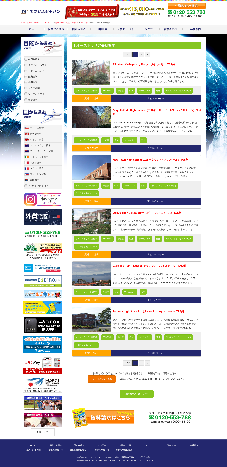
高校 (82, 23)
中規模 (121, 90)
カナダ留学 (35, 133)
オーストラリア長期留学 (86, 90)
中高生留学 (34, 59)
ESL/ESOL (107, 90)
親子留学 (32, 99)
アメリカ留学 (37, 128)
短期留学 (32, 76)
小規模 (106, 292)
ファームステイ (36, 71)
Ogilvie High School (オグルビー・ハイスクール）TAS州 (147, 212)
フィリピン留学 (38, 174)
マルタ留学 (35, 162)
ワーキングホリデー (38, 93)
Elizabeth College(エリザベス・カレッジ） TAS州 (144, 64)
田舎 (143, 292)
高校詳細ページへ (155, 98)
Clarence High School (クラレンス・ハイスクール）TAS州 (149, 265)
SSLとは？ (42, 432)
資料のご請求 (91, 98)
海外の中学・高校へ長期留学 (66, 23)
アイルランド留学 (39, 157)
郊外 (158, 90)
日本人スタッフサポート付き (178, 90)
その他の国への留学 (38, 185)
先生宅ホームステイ (38, 65)
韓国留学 (34, 180)
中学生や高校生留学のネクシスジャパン (37, 23)
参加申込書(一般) (102, 450)
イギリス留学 (37, 139)
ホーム (33, 445)
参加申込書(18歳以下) (125, 450)
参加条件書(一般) (55, 450)
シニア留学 (34, 88)
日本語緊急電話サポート (86, 193)
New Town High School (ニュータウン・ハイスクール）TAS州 (150, 159)
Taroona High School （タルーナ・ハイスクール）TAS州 (148, 311)
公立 (131, 90)
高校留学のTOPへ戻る (136, 394)
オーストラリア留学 (40, 145)
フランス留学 (37, 168)
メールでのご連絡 (102, 379)
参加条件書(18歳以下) (78, 450)
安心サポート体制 (33, 450)
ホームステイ (145, 90)
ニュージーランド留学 (41, 151)
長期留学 (32, 82)
